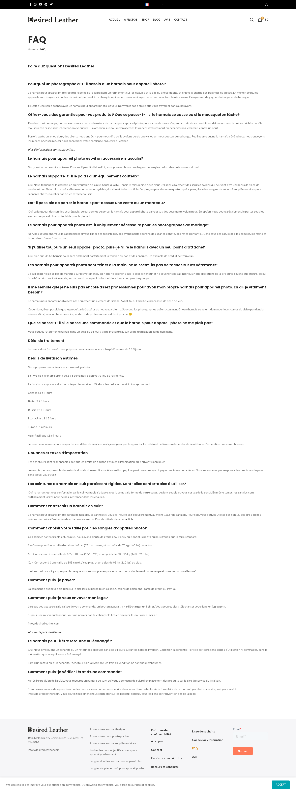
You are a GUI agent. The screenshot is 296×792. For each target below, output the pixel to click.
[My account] (266, 5)
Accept (281, 784)
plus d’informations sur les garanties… (51, 149)
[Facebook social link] (30, 4)
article (129, 519)
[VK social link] (51, 4)
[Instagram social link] (35, 4)
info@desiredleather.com (43, 749)
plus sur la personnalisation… (46, 632)
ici (191, 256)
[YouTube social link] (40, 4)
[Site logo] (53, 19)
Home (31, 49)
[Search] (252, 20)
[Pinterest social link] (46, 4)
